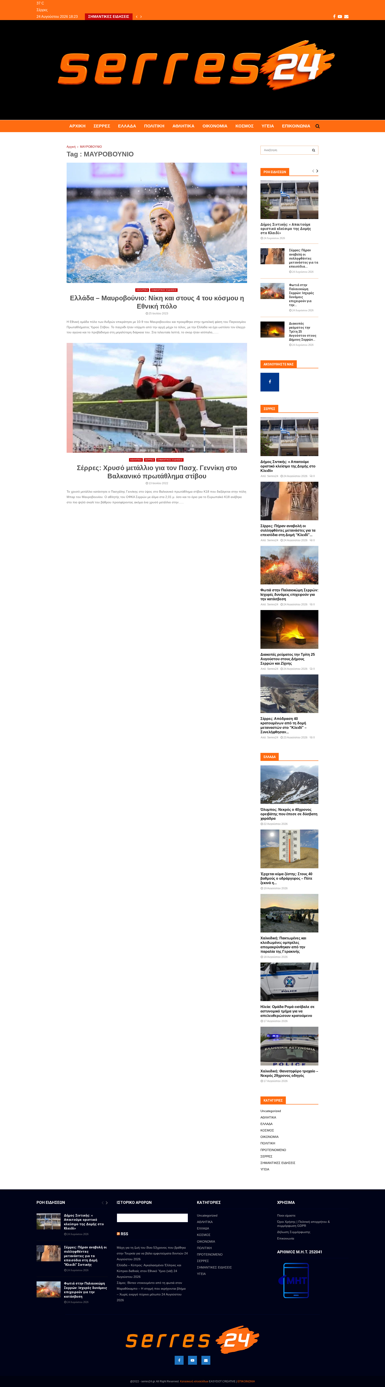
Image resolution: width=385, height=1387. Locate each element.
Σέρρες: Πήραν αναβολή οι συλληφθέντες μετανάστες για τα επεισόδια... (303, 258)
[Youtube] (192, 1360)
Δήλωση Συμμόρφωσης (293, 1232)
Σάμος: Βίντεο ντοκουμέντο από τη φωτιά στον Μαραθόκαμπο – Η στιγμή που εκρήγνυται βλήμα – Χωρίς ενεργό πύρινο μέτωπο (151, 1288)
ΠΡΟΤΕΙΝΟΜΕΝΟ (273, 1150)
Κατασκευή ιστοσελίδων (194, 1381)
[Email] (205, 1360)
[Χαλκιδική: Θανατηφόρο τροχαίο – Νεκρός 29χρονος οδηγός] (289, 1046)
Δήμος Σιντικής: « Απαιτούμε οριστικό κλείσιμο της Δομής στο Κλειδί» (285, 228)
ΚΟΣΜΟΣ (245, 126)
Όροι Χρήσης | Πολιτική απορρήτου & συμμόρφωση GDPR (303, 1223)
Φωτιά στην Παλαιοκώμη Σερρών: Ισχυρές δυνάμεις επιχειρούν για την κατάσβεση (289, 594)
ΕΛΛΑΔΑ (127, 126)
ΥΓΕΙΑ (268, 126)
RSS (124, 1233)
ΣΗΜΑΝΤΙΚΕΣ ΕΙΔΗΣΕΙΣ (163, 290)
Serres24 (272, 476)
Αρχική (77, 126)
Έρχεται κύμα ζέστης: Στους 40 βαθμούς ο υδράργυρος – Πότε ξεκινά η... (286, 878)
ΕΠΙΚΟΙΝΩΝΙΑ (246, 1381)
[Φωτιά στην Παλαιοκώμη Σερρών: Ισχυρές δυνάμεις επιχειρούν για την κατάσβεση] (272, 291)
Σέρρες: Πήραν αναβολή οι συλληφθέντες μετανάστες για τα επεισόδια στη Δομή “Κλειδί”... (287, 530)
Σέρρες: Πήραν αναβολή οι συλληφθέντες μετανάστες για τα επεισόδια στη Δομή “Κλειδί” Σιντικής (85, 1256)
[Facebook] (179, 1360)
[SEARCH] (313, 150)
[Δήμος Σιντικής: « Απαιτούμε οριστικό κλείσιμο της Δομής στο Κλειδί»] (289, 199)
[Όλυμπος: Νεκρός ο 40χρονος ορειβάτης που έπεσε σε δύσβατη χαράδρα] (289, 784)
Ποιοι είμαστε (286, 1215)
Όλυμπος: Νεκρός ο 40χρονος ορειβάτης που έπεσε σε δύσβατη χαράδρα (288, 814)
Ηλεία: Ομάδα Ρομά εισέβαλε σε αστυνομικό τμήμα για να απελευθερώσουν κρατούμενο (287, 1011)
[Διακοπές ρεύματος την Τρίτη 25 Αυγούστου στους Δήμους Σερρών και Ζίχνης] (272, 330)
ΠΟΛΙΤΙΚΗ (154, 126)
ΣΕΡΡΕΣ (102, 126)
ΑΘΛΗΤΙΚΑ (183, 126)
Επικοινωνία (296, 126)
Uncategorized (270, 1111)
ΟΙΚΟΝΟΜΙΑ (215, 126)
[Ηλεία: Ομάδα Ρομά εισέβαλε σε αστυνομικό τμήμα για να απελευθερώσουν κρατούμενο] (289, 982)
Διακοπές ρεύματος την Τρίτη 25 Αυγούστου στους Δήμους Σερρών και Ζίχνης (287, 659)
